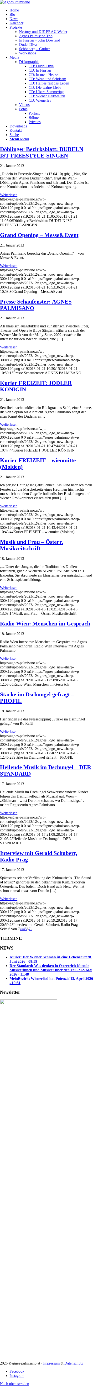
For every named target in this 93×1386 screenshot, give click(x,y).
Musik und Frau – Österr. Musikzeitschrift (31, 545)
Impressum (51, 1363)
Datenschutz (73, 1363)
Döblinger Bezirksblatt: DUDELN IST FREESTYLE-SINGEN (41, 152)
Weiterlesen (8, 195)
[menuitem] (51, 10)
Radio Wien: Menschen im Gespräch (45, 623)
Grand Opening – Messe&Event (39, 235)
